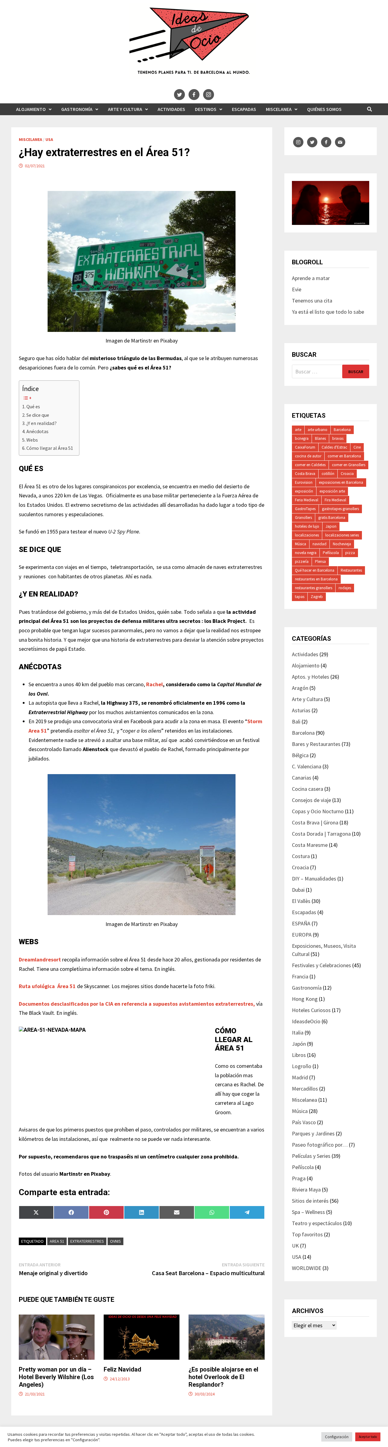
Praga (299, 1178)
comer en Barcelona (344, 456)
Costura (301, 856)
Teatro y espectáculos (317, 1223)
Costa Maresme (310, 844)
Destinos (205, 109)
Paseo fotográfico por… (320, 1144)
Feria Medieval (306, 500)
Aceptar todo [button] (368, 1437)
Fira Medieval (335, 500)
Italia (297, 1032)
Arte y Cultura (125, 109)
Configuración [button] (337, 1436)
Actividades (171, 109)
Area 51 (57, 1241)
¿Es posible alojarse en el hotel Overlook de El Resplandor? (223, 1377)
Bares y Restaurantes (316, 743)
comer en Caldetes (310, 464)
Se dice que (37, 415)
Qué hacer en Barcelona (314, 570)
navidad (319, 543)
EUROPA (302, 934)
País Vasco (304, 1122)
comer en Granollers (348, 464)
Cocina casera (307, 788)
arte (298, 429)
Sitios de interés (310, 1200)
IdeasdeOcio (306, 1021)
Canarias (301, 777)
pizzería (302, 561)
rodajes (345, 587)
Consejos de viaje (311, 800)
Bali (296, 721)
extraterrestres (87, 1241)
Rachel (154, 684)
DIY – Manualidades (314, 878)
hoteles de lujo (307, 526)
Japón (299, 1043)
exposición (304, 491)
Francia (300, 976)
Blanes (320, 438)
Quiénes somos (324, 109)
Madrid (300, 1077)
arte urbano (317, 429)
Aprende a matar (311, 278)
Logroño (301, 1066)
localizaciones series (342, 535)
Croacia (347, 473)
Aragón (300, 687)
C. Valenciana (306, 766)
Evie (296, 289)
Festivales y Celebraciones (321, 965)
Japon (331, 526)
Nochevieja (342, 543)
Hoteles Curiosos (311, 1010)
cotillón (328, 473)
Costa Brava (305, 473)
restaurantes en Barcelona (316, 579)
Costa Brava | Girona (315, 822)
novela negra (305, 552)
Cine (357, 447)
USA (49, 139)
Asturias (301, 710)
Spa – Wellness (308, 1211)
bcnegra (302, 438)
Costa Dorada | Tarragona (321, 833)
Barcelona (342, 429)
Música (300, 543)
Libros (299, 1054)
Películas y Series (311, 1155)
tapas (299, 596)
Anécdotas (37, 431)
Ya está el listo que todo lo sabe (328, 311)
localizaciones (307, 535)
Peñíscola (331, 552)
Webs (32, 440)
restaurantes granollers (313, 587)
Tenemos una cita (312, 300)
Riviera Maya (306, 1189)
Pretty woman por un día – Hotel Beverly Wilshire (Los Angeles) (56, 1377)
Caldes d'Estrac (334, 447)
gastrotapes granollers (340, 508)
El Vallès (301, 900)
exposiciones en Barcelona (341, 482)
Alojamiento (31, 109)
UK (295, 1245)
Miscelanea (279, 109)
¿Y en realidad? (41, 423)
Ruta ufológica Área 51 (48, 986)
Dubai (298, 889)
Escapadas (244, 109)
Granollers (303, 517)
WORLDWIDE (306, 1268)
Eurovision (304, 482)
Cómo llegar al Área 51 (49, 448)
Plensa (320, 561)
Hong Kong (305, 998)
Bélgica (300, 755)
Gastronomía (76, 109)
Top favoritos (307, 1234)
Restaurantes (351, 570)
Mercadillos (305, 1088)
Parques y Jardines (313, 1133)
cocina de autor (308, 456)
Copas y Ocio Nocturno (318, 811)
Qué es (33, 406)
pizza (350, 552)
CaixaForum (305, 447)
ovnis (115, 1241)
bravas (337, 438)
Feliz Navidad (122, 1369)
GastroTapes (305, 508)
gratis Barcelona (331, 517)
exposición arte (332, 491)
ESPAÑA (301, 923)
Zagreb (317, 596)
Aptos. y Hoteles (310, 676)
